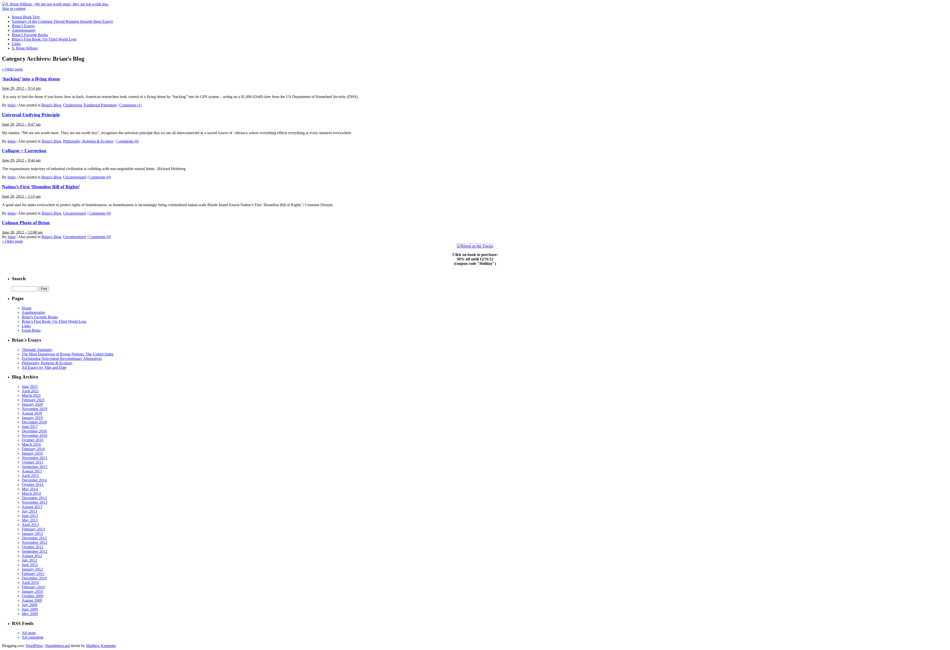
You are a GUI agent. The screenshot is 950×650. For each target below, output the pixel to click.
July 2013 (29, 511)
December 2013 (34, 498)
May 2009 (30, 614)
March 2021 (31, 395)
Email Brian (31, 330)
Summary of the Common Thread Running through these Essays (62, 21)
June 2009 (30, 609)
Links (16, 44)
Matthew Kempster (101, 646)
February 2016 (33, 449)
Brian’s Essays (23, 26)
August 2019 (32, 413)
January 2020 (32, 404)
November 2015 (34, 458)
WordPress (34, 646)
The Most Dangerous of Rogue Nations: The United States (68, 354)
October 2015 (32, 462)
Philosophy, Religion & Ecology (88, 141)
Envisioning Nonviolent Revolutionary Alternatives (62, 358)
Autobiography (24, 30)
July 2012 (29, 560)
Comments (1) (130, 105)
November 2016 (34, 435)
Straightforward (57, 646)
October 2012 (32, 547)
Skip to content (13, 8)
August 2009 (32, 600)
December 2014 (34, 480)
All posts (29, 633)
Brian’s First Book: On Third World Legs (44, 39)
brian (12, 105)
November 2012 (34, 542)
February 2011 (33, 574)
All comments (33, 637)
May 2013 (30, 520)
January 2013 (32, 533)
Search (19, 278)
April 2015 (30, 476)
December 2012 (34, 538)
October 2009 (32, 596)
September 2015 (34, 467)
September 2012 (34, 551)
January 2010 (32, 591)
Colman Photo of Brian (26, 222)
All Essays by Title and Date (44, 367)
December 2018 (34, 422)
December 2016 (34, 431)
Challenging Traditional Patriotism (90, 105)
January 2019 (32, 418)
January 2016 (32, 453)
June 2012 (30, 565)
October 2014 (32, 484)
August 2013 (32, 507)
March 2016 (31, 444)
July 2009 (29, 605)
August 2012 (32, 556)
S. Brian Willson (25, 48)
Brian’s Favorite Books (30, 35)
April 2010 (30, 582)
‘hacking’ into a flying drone (31, 78)
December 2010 (34, 578)
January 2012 (32, 569)
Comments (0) (128, 141)
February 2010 (33, 587)
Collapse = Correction (24, 150)
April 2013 (30, 525)
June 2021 (30, 386)
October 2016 (32, 440)
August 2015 (32, 471)
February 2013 (33, 529)
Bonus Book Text (26, 17)
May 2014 (30, 489)
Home (26, 308)
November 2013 (34, 502)
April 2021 (30, 391)
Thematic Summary (37, 350)
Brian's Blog (51, 105)
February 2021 (33, 400)
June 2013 (30, 516)
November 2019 (34, 409)
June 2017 (30, 427)
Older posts (12, 69)
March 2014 (31, 493)
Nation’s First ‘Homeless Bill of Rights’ (41, 186)
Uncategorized (74, 177)
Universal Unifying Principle (31, 114)
